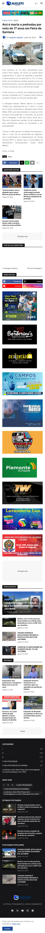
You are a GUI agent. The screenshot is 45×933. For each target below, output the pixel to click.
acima (22, 731)
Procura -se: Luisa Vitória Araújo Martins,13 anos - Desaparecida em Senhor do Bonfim (9, 715)
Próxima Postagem (34, 268)
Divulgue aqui (22, 571)
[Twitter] (22, 163)
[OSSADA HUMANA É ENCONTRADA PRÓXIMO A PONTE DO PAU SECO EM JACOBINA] (9, 636)
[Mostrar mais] (37, 163)
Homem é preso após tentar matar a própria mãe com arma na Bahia (11, 223)
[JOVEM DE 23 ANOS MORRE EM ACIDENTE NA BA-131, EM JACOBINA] (9, 650)
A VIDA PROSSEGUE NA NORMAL (22, 765)
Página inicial (7, 20)
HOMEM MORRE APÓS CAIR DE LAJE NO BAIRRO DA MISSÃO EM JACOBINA (29, 851)
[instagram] (28, 911)
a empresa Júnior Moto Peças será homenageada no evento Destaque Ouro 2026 (22, 772)
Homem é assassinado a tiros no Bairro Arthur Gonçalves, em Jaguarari (29, 807)
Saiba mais (16, 924)
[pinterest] (33, 911)
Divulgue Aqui (22, 236)
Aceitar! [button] (7, 929)
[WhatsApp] (27, 163)
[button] (3, 3)
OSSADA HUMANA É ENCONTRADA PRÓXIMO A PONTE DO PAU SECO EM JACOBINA (27, 636)
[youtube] (22, 911)
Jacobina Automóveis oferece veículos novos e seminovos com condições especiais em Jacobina (29, 820)
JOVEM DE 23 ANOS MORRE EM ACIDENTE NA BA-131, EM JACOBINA (29, 649)
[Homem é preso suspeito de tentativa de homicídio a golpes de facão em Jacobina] (9, 834)
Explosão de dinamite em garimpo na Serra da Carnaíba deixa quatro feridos (33, 714)
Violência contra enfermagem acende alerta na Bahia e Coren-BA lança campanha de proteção (33, 194)
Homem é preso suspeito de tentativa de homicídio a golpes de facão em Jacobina (29, 833)
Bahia (16, 20)
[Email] (32, 163)
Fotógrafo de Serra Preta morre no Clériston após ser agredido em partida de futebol (33, 685)
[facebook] (12, 911)
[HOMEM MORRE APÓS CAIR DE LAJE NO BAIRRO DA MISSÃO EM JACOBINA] (9, 853)
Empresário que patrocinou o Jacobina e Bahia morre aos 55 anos (11, 684)
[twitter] (17, 911)
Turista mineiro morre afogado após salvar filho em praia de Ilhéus (11, 192)
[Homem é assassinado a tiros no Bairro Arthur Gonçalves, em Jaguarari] (9, 808)
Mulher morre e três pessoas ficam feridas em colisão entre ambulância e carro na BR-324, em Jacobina (29, 622)
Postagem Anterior (11, 268)
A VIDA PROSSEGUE (22, 761)
